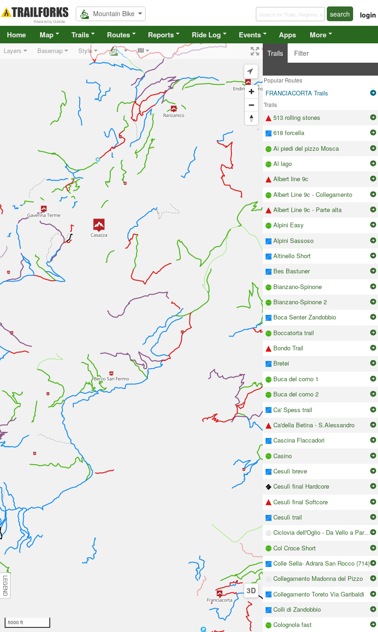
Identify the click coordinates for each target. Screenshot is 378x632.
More (318, 35)
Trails (80, 35)
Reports (161, 35)
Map (46, 35)
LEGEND (5, 585)
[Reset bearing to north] (251, 118)
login (368, 14)
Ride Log (206, 35)
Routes (118, 35)
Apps (287, 35)
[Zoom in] (251, 91)
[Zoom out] (251, 105)
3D (251, 590)
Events (250, 35)
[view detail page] (373, 93)
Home (16, 35)
